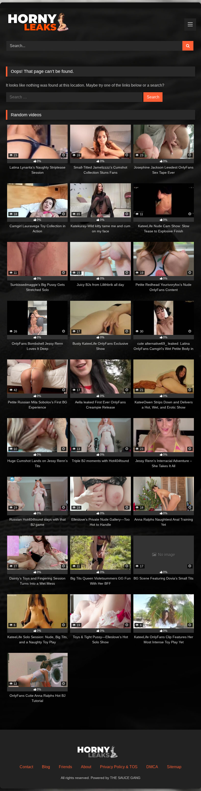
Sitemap (174, 767)
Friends (65, 767)
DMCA (152, 767)
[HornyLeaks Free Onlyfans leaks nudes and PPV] (100, 23)
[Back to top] (185, 776)
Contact (26, 767)
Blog (46, 767)
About (86, 767)
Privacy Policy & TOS (119, 767)
